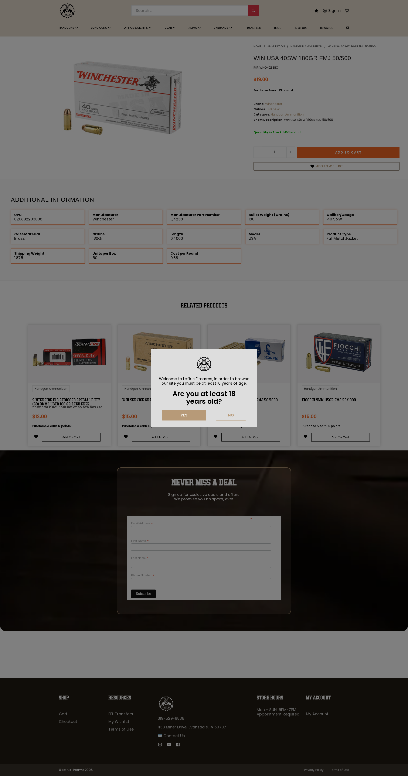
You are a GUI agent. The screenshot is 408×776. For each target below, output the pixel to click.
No (231, 415)
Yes (184, 415)
